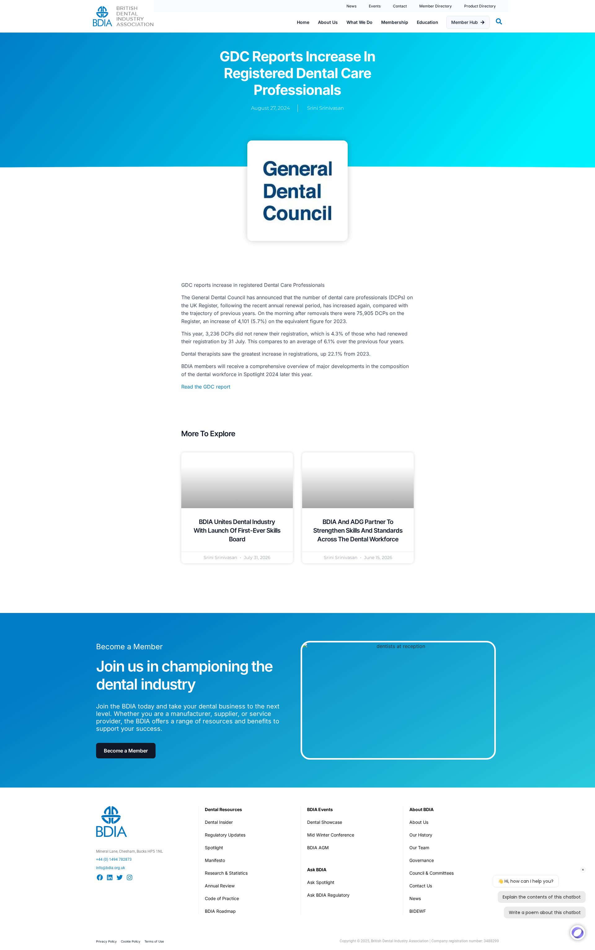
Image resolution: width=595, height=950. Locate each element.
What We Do (359, 22)
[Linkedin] (109, 877)
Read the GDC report (205, 387)
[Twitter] (119, 877)
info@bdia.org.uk (110, 868)
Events (375, 6)
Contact (400, 6)
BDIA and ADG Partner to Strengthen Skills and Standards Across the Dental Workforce (358, 530)
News (351, 6)
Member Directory (435, 6)
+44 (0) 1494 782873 (114, 859)
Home (303, 22)
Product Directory (480, 6)
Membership (394, 22)
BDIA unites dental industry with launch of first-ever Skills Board (237, 530)
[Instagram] (129, 877)
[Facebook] (100, 877)
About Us (328, 22)
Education (427, 22)
